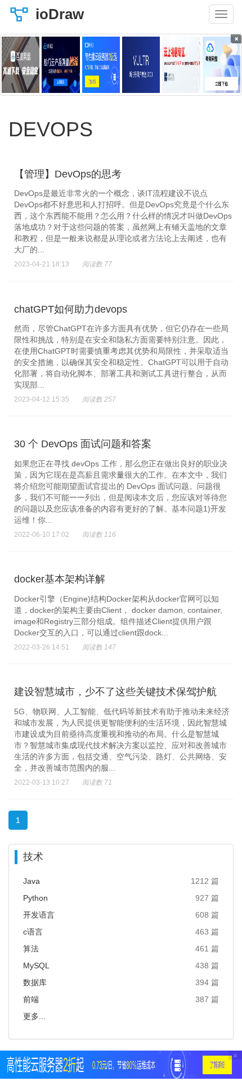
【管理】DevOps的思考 (68, 174)
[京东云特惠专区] (181, 64)
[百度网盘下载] (21, 64)
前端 (31, 999)
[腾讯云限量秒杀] (60, 64)
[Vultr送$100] (141, 64)
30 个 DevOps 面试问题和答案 (82, 444)
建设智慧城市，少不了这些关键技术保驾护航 (115, 691)
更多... (34, 1016)
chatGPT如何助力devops (70, 309)
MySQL (36, 965)
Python (35, 897)
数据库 (35, 982)
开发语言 (39, 914)
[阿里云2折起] (101, 64)
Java (31, 881)
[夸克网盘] (221, 64)
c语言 (33, 931)
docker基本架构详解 (59, 579)
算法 (31, 948)
